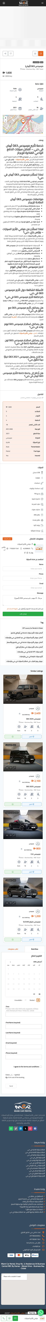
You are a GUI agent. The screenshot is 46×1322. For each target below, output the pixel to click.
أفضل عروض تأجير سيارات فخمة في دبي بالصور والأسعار (25, 642)
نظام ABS (37, 514)
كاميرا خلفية (36, 498)
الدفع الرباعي (36, 62)
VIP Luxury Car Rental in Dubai (32, 628)
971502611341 (14, 548)
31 (34, 994)
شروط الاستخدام (12, 608)
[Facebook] (35, 1128)
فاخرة (41, 62)
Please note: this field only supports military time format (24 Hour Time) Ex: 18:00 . (22, 1010)
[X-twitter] (25, 1128)
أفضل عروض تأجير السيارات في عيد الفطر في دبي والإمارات (24, 637)
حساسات (37, 483)
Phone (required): (11, 1053)
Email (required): (11, 1043)
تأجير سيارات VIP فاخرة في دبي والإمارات (30, 651)
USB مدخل (36, 472)
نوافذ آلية (37, 525)
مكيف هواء (36, 509)
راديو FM (37, 493)
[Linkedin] (21, 1128)
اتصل (30, 736)
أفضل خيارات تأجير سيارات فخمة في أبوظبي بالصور (27, 632)
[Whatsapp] (11, 1128)
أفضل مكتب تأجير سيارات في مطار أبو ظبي (29, 647)
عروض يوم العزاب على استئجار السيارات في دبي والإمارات (24, 661)
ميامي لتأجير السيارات (17, 1313)
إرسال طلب (23, 613)
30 (39, 994)
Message (40, 593)
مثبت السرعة (36, 504)
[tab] (40, 53)
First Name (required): (13, 1022)
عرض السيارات (7, 539)
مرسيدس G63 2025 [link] (33, 718)
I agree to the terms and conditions (26, 1066)
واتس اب (3, 548)
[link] (23, 689)
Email (41, 583)
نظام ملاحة (36, 520)
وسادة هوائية (35, 530)
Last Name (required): (13, 1032)
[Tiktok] (16, 1128)
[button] (10, 53)
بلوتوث (37, 477)
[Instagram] (30, 1128)
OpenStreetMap (30, 133)
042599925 (26, 548)
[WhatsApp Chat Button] (40, 1312)
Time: (7, 1006)
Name (41, 564)
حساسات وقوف (34, 488)
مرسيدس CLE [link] (35, 854)
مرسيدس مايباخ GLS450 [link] (31, 921)
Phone (41, 574)
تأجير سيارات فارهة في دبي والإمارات (31, 656)
